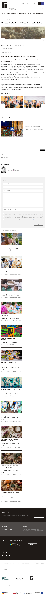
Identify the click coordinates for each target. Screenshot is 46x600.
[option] (23, 33)
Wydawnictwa (39, 13)
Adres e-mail (6, 187)
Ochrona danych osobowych (24, 563)
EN (39, 3)
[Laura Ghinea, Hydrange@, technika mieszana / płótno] (23, 33)
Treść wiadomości (7, 194)
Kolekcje (32, 13)
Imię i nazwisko (7, 183)
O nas (3, 13)
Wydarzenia (11, 19)
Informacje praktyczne (23, 13)
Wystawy (8, 13)
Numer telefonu (7, 190)
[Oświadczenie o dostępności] (18, 3)
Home (2, 19)
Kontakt (32, 3)
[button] (3, 106)
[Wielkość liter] (23, 3)
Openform (43, 563)
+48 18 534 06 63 (12, 169)
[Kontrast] (27, 3)
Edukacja (13, 13)
